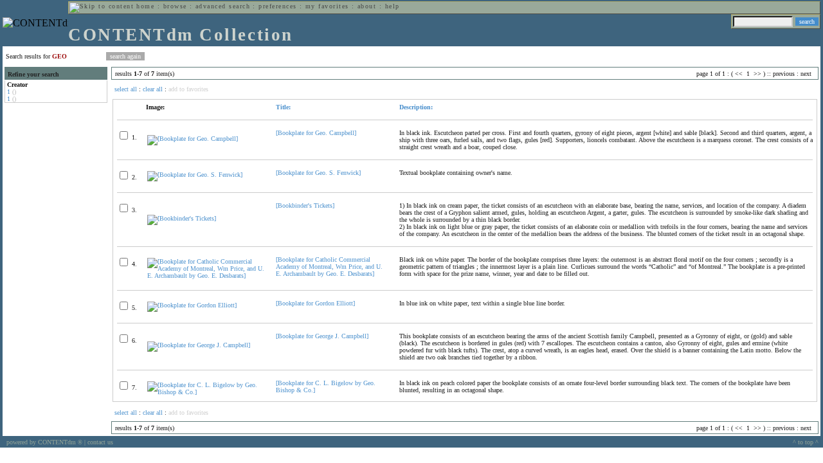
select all (125, 89)
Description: (416, 107)
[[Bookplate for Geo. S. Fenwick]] (194, 174)
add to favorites (188, 89)
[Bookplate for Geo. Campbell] (316, 132)
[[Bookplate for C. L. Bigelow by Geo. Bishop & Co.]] (206, 391)
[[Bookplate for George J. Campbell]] (198, 345)
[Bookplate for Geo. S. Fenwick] (318, 172)
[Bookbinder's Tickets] (305, 205)
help (392, 6)
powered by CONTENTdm (44, 442)
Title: (283, 107)
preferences (277, 6)
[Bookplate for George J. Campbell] (322, 336)
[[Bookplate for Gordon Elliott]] (192, 305)
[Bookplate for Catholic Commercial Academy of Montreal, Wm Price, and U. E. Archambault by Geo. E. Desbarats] (329, 266)
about (366, 6)
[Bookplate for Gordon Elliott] (315, 303)
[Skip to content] (101, 6)
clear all (153, 89)
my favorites (327, 6)
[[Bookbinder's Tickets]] (181, 218)
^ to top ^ (805, 442)
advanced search (222, 6)
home (145, 6)
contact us (100, 442)
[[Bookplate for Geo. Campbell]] (192, 138)
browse (175, 6)
